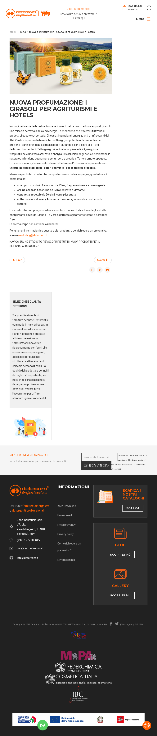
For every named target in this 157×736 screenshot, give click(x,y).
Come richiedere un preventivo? (69, 547)
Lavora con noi (66, 559)
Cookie (103, 624)
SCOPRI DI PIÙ (120, 554)
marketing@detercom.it (32, 235)
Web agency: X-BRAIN (132, 624)
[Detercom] (28, 13)
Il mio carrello (65, 515)
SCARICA (132, 508)
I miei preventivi (66, 524)
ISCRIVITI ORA (99, 465)
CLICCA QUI (78, 18)
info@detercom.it (27, 557)
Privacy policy (65, 534)
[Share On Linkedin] (107, 270)
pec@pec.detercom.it (30, 548)
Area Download (66, 506)
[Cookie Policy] (146, 725)
